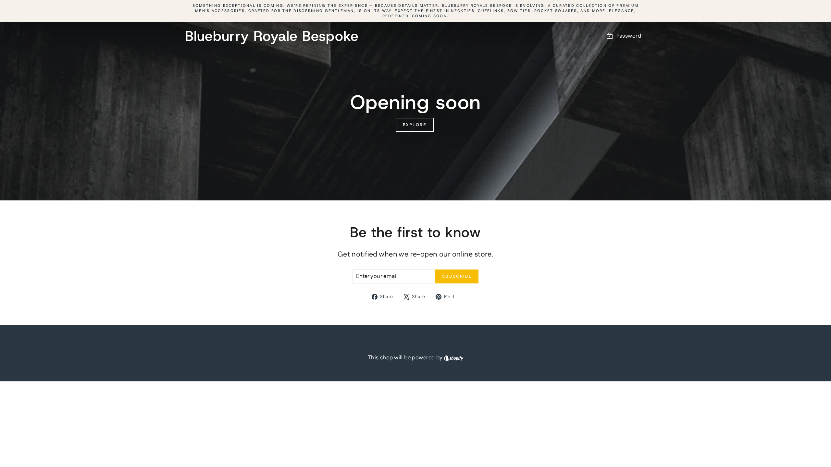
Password (628, 36)
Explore (414, 125)
